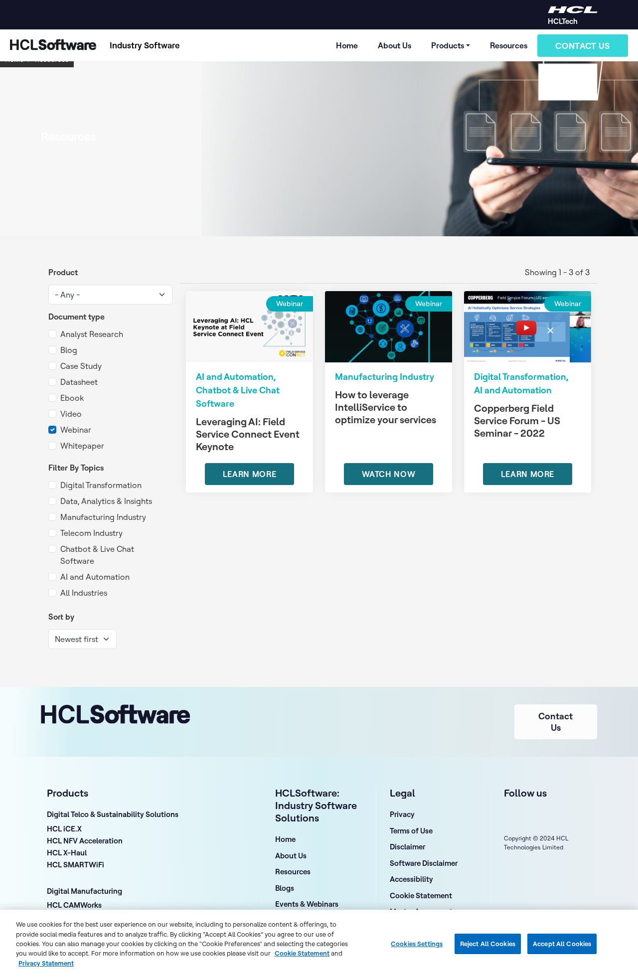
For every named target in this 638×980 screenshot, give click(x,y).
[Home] (51, 45)
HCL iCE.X (64, 829)
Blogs (284, 888)
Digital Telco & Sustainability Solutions (112, 814)
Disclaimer (407, 846)
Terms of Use (411, 830)
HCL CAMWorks (74, 906)
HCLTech (563, 21)
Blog (68, 350)
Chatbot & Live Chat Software (97, 555)
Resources (508, 45)
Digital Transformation (101, 485)
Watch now (389, 474)
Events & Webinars (306, 904)
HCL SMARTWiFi (75, 865)
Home (347, 45)
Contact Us (582, 45)
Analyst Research (91, 334)
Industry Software (145, 45)
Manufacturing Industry (103, 517)
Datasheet (79, 382)
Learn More (249, 474)
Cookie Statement (421, 895)
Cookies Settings (417, 944)
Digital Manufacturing (84, 891)
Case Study (81, 366)
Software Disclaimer (424, 863)
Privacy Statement (46, 963)
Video (71, 414)
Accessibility (411, 879)
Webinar (75, 430)
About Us (394, 45)
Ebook (72, 398)
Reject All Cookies (487, 944)
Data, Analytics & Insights (106, 501)
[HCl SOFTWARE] (573, 8)
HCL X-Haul (67, 853)
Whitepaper (82, 446)
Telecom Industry (91, 533)
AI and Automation (95, 577)
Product (63, 272)
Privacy (402, 814)
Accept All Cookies (562, 944)
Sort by (61, 617)
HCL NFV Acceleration (85, 841)
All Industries (83, 593)
